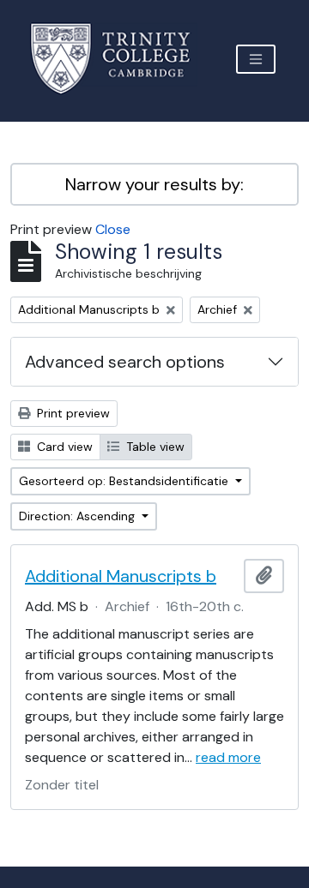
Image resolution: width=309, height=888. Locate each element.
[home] (120, 58)
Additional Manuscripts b (120, 576)
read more (228, 757)
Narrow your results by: (154, 184)
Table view (154, 446)
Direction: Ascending (78, 516)
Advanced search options (125, 362)
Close (112, 229)
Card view (63, 446)
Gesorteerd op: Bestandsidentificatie (125, 481)
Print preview (71, 413)
